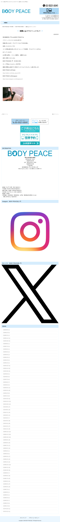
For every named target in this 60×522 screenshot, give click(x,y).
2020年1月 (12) (6, 462)
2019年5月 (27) (6, 484)
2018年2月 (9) (6, 503)
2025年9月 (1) (6, 329)
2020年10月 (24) (7, 437)
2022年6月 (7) (6, 382)
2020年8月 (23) (6, 442)
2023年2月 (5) (6, 360)
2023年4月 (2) (6, 354)
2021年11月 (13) (7, 401)
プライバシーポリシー (34, 517)
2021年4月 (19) (6, 420)
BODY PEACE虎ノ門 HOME (7, 26)
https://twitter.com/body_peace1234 (11, 73)
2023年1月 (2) (6, 362)
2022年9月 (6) (6, 374)
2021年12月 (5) (6, 398)
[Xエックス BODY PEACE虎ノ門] (30, 294)
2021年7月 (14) (6, 412)
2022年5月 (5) (6, 385)
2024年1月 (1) (6, 335)
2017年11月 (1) (6, 511)
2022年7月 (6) (6, 379)
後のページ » (55, 114)
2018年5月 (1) (6, 495)
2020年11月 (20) (7, 434)
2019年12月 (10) (7, 464)
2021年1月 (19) (6, 429)
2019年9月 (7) (6, 473)
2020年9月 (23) (6, 440)
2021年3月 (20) (6, 423)
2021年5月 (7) (6, 418)
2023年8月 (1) (6, 343)
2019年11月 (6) (6, 467)
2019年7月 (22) (6, 478)
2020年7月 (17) (6, 445)
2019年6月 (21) (6, 481)
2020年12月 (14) (7, 431)
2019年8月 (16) (6, 475)
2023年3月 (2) (6, 357)
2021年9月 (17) (6, 406)
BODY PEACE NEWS (19, 26)
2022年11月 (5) (6, 368)
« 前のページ (4, 114)
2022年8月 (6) (6, 376)
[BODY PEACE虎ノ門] (16, 12)
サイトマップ (23, 517)
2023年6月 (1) (6, 349)
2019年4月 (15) (6, 486)
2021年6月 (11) (6, 415)
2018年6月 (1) (6, 492)
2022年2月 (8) (6, 393)
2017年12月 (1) (6, 508)
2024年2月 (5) (6, 332)
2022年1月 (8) (6, 396)
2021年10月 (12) (7, 404)
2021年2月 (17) (6, 426)
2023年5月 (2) (6, 351)
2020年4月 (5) (6, 453)
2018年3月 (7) (6, 500)
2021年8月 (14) (6, 409)
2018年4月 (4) (6, 497)
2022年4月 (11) (6, 387)
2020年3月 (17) (6, 456)
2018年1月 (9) (6, 506)
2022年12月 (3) (6, 365)
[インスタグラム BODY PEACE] (30, 231)
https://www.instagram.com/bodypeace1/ (13, 79)
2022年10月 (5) (6, 371)
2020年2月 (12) (6, 459)
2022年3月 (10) (6, 390)
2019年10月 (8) (6, 470)
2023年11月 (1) (6, 338)
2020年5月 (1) (6, 451)
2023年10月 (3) (6, 341)
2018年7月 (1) (6, 489)
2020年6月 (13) (6, 448)
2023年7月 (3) (6, 346)
